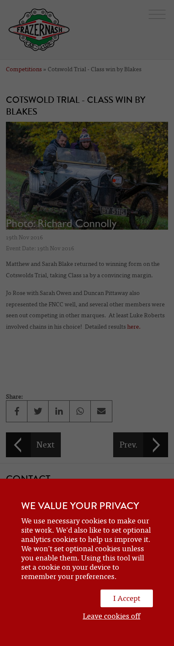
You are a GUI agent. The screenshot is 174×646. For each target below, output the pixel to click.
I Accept (126, 598)
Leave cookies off (111, 616)
